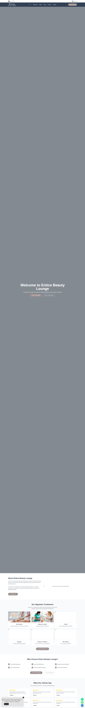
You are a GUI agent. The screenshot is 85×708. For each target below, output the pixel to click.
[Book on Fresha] (82, 705)
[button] (72, 5)
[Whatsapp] (82, 702)
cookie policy (17, 701)
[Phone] (82, 699)
